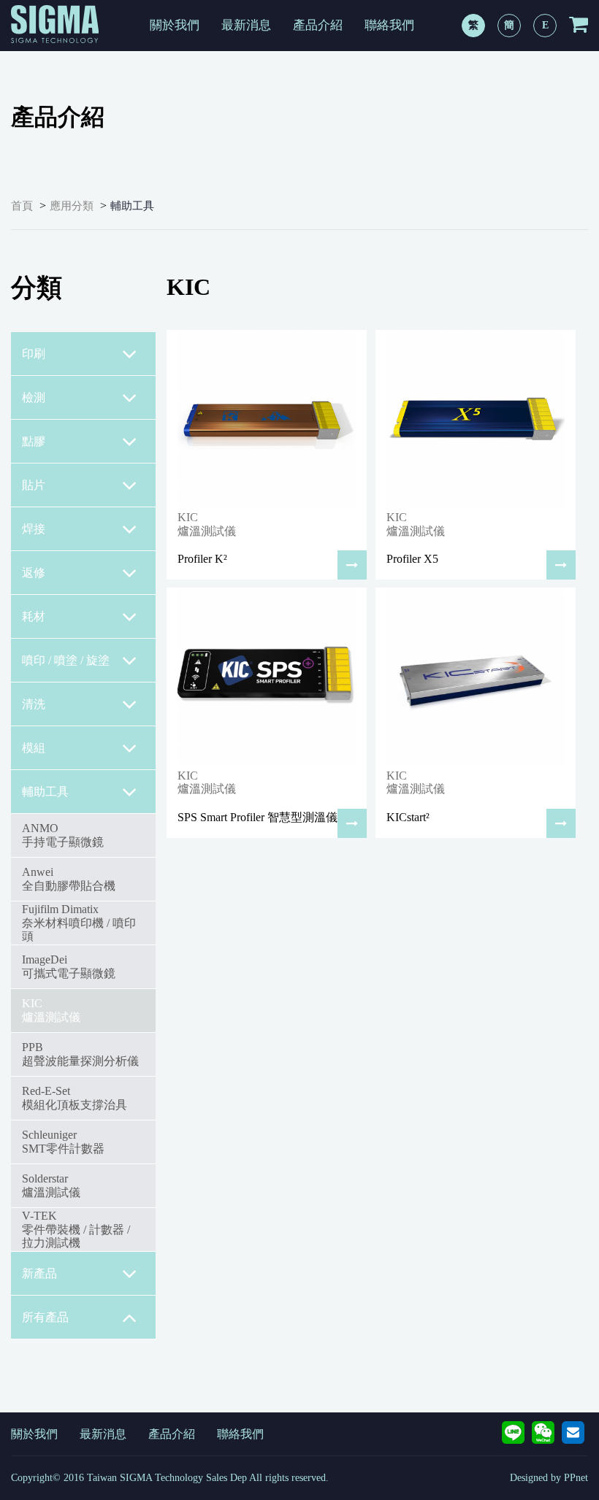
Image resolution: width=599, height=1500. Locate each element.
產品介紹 (318, 25)
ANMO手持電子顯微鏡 (63, 834)
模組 (33, 748)
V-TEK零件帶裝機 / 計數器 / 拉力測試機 (76, 1229)
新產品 (39, 1273)
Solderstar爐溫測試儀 (51, 1185)
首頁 (22, 206)
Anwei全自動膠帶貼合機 (68, 878)
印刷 (33, 353)
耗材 (33, 616)
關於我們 (174, 25)
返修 (33, 572)
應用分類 (72, 206)
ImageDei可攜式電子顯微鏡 (68, 966)
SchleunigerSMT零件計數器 (63, 1141)
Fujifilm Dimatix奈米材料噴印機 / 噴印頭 (79, 922)
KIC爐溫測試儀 (51, 1010)
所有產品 (45, 1317)
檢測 (33, 397)
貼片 (33, 485)
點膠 (33, 441)
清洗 (33, 704)
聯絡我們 (389, 25)
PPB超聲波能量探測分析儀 (80, 1053)
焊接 (33, 529)
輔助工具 (132, 206)
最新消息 (246, 25)
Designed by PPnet (549, 1477)
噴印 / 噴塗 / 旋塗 (66, 660)
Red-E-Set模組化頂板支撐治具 (74, 1097)
